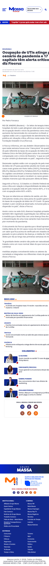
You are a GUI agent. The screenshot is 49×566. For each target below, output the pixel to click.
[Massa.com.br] (16, 9)
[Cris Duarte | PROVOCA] (10, 369)
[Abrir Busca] (46, 10)
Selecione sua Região (33, 9)
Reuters (13, 75)
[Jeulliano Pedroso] (10, 392)
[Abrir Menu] (4, 9)
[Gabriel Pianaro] (10, 381)
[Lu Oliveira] (10, 358)
